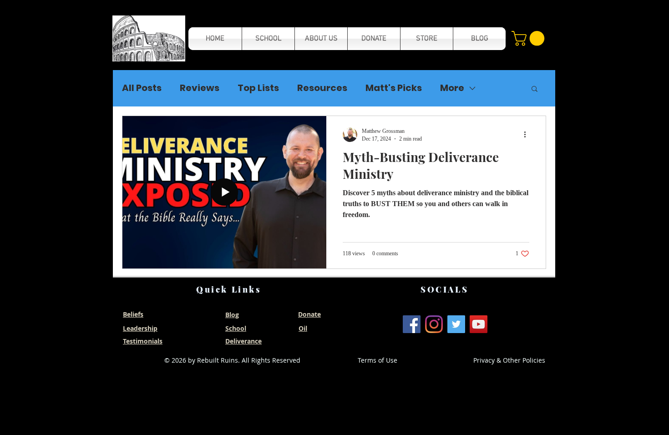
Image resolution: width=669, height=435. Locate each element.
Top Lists (258, 88)
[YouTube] (478, 324)
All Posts (142, 88)
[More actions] (527, 134)
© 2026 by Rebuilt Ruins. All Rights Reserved (232, 360)
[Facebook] (412, 324)
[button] (148, 38)
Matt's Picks (393, 88)
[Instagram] (434, 324)
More (452, 88)
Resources (322, 88)
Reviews (199, 88)
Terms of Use (377, 360)
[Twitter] (456, 324)
